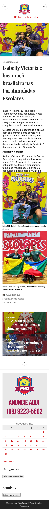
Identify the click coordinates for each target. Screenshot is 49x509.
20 (31, 445)
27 (31, 449)
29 (43, 449)
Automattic (24, 506)
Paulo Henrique (13, 295)
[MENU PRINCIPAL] (44, 6)
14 (37, 440)
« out (5, 461)
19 (24, 445)
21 (37, 445)
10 (12, 440)
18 (18, 445)
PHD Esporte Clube (24, 17)
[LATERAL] (24, 363)
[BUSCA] (5, 6)
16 (6, 445)
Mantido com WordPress (16, 503)
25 (18, 449)
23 (6, 449)
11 (18, 440)
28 (37, 449)
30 (6, 454)
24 (12, 449)
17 (12, 445)
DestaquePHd (10, 303)
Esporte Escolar (10, 62)
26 (24, 449)
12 (24, 440)
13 (31, 440)
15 (43, 440)
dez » (11, 461)
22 (43, 445)
